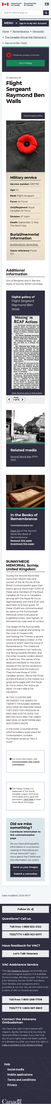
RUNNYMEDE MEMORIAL (24, 245)
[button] (9, 399)
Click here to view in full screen (27, 393)
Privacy (12, 1084)
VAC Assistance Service (18, 971)
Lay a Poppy (25, 63)
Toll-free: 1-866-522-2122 (25, 926)
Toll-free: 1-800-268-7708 (25, 999)
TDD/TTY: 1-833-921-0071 (25, 934)
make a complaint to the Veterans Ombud (22, 1045)
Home (5, 31)
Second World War (20, 456)
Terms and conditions (21, 1079)
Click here (28, 799)
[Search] (46, 12)
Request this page (21, 540)
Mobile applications (20, 1074)
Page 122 (15, 531)
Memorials (38, 31)
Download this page (22, 544)
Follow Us (30, 910)
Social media (15, 1069)
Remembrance (21, 31)
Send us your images (25, 867)
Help (7, 1064)
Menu (9, 23)
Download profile (33, 116)
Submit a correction (25, 874)
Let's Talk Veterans (25, 953)
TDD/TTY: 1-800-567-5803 (25, 1008)
